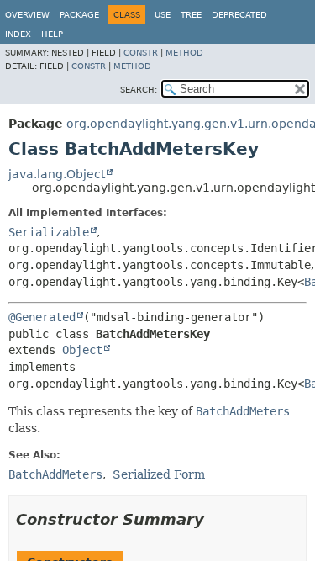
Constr (140, 52)
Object (82, 350)
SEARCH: (138, 89)
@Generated (42, 317)
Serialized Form (159, 474)
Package (79, 14)
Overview (27, 14)
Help (52, 34)
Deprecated (239, 14)
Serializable (48, 232)
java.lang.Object (56, 174)
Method (184, 52)
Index (18, 34)
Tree (191, 14)
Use (163, 14)
